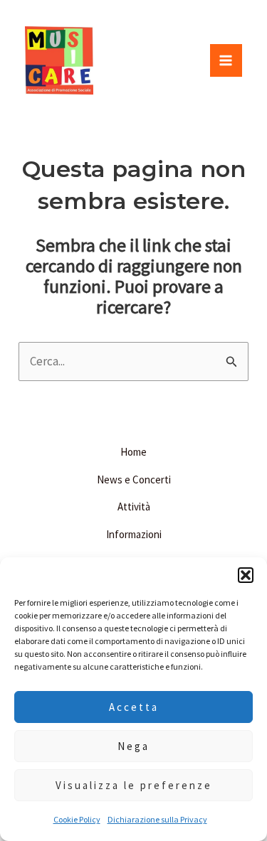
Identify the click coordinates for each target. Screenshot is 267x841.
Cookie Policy (76, 819)
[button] (246, 575)
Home (133, 452)
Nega (133, 746)
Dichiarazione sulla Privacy (157, 819)
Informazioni (134, 534)
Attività (133, 506)
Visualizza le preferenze (134, 785)
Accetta (134, 707)
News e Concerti (134, 479)
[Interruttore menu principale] (226, 60)
